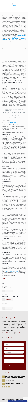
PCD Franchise (10, 333)
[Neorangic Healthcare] (14, 5)
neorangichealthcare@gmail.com (15, 1)
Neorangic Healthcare (12, 122)
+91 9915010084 (14, 0)
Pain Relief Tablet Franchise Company (10, 305)
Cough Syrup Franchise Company (9, 287)
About (16, 333)
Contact (21, 333)
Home (4, 333)
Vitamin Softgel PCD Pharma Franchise (10, 296)
